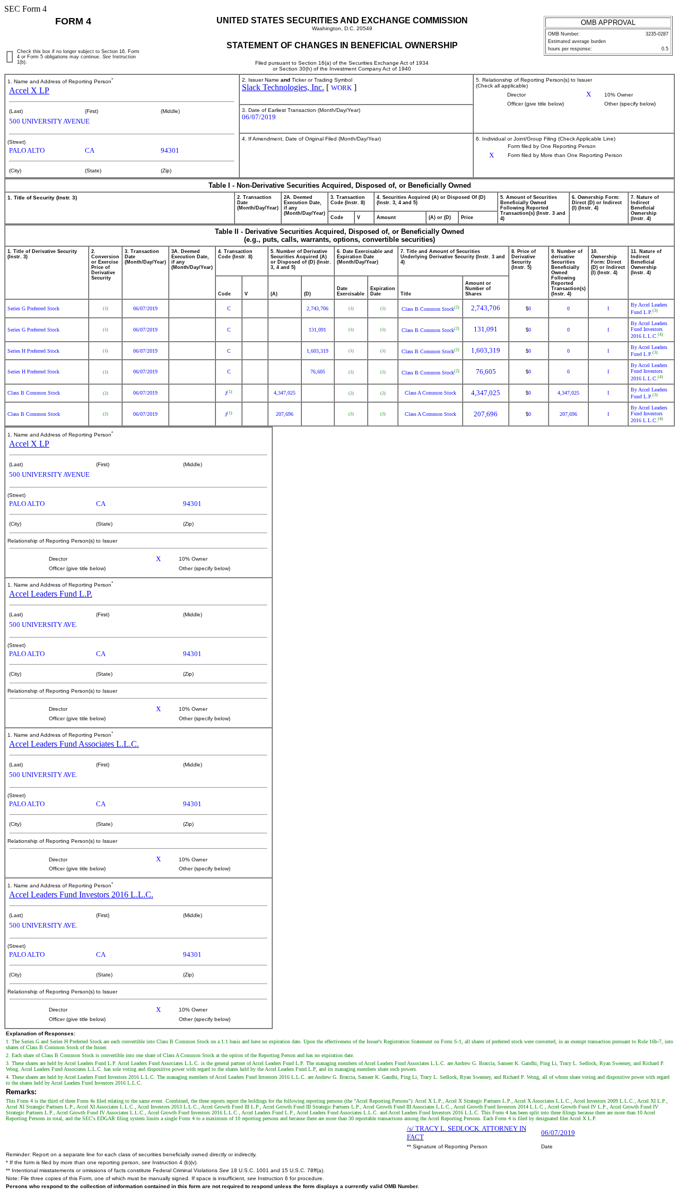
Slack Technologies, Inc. (283, 87)
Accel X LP (29, 90)
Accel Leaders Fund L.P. (50, 593)
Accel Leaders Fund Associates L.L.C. (74, 743)
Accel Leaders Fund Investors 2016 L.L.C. (81, 894)
